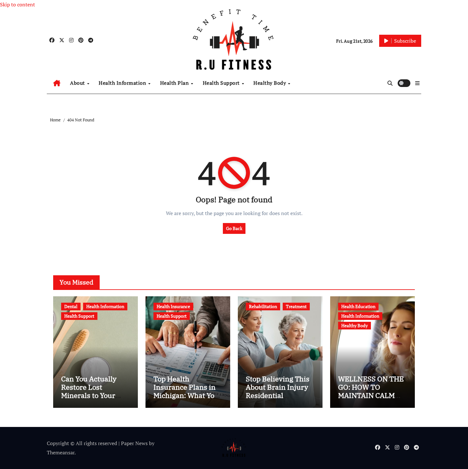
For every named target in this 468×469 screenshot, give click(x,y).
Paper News (134, 443)
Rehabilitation (263, 306)
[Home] (56, 83)
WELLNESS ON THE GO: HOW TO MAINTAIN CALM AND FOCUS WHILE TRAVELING (371, 395)
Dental (70, 306)
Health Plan (175, 82)
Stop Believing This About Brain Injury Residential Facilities (277, 391)
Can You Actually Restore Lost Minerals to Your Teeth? (89, 391)
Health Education (358, 306)
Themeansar (60, 452)
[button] (417, 83)
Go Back (234, 228)
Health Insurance (173, 306)
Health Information (123, 82)
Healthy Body (270, 82)
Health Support (222, 82)
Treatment (296, 306)
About (78, 82)
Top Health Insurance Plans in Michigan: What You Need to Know (186, 391)
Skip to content (17, 4)
